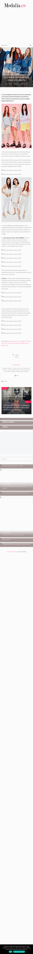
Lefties (5, 381)
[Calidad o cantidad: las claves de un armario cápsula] (16, 490)
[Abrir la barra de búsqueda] (30, 45)
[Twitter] (17, 375)
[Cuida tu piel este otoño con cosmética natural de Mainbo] (16, 424)
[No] (31, 949)
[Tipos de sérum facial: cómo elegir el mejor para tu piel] (16, 419)
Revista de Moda (21, 551)
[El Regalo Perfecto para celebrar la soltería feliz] (16, 546)
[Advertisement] (16, 26)
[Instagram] (15, 375)
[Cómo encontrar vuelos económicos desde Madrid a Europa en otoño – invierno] (16, 467)
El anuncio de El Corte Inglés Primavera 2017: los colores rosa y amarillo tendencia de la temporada (16, 343)
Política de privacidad (19, 951)
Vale (10, 951)
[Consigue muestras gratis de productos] (16, 536)
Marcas (25, 84)
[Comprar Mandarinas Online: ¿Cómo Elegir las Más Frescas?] (16, 541)
